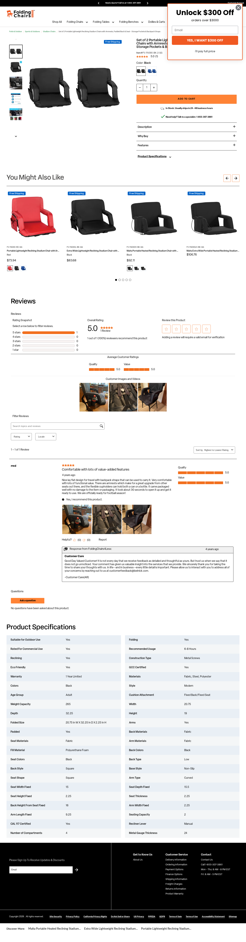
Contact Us (207, 860)
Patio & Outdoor (15, 32)
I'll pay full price (205, 51)
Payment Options (174, 869)
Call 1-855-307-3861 (212, 865)
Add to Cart (186, 99)
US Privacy (139, 917)
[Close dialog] (238, 8)
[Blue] (152, 71)
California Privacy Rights (95, 917)
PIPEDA (151, 917)
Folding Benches (129, 22)
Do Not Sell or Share (120, 917)
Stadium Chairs (49, 32)
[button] (16, 51)
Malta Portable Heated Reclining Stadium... (54, 928)
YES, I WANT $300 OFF (205, 40)
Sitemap (233, 917)
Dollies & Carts (156, 22)
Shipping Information (176, 879)
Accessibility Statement (213, 917)
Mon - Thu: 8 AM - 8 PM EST (215, 869)
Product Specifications (152, 156)
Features (143, 145)
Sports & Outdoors (32, 32)
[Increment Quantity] (153, 87)
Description (145, 127)
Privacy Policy (72, 917)
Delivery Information (176, 860)
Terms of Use (192, 917)
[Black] (141, 71)
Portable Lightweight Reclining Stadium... (166, 928)
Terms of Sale (175, 917)
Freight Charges (174, 884)
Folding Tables (101, 22)
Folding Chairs (75, 22)
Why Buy (143, 136)
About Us (138, 860)
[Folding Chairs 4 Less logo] (21, 14)
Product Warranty (174, 894)
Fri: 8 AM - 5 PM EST (211, 874)
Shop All (57, 22)
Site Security (56, 917)
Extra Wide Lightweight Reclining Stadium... (111, 928)
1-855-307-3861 (204, 117)
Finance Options (174, 874)
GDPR (162, 917)
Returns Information (176, 889)
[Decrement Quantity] (139, 87)
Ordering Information (176, 865)
